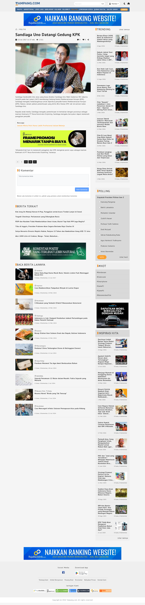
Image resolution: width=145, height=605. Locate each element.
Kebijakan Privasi (90, 580)
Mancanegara (41, 346)
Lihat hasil (124, 257)
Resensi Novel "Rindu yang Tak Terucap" (51, 393)
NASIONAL (40, 376)
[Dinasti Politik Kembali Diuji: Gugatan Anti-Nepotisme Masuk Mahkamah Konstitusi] (121, 393)
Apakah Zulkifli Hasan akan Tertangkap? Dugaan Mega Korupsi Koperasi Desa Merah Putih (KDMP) (105, 360)
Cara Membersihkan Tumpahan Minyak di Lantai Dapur (57, 288)
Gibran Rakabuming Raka (110, 235)
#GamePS (100, 291)
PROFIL (20, 9)
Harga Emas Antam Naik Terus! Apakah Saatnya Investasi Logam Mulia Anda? (105, 171)
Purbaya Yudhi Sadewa (109, 224)
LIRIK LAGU (39, 9)
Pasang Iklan (69, 580)
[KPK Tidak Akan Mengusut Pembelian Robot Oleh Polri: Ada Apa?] (121, 526)
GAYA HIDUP (49, 9)
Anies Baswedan (107, 251)
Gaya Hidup (40, 361)
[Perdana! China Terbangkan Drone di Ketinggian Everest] (24, 349)
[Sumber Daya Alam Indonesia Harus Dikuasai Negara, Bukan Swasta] (121, 493)
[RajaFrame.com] (51, 590)
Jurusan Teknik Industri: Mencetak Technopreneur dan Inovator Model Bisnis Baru (105, 122)
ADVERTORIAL (29, 9)
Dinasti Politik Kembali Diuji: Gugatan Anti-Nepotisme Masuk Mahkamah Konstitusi (105, 393)
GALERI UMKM (112, 9)
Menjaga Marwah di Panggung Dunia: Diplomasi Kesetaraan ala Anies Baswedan (106, 376)
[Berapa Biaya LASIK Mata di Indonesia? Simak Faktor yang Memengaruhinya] (122, 39)
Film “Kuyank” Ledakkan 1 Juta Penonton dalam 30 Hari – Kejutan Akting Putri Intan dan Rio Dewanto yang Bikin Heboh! (105, 106)
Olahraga (40, 316)
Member (114, 4)
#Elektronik (101, 277)
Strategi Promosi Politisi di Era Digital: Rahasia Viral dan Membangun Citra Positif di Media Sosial (105, 476)
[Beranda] (128, 4)
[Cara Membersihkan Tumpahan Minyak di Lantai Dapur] (24, 289)
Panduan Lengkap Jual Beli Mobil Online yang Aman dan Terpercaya (104, 155)
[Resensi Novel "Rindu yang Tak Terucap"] (24, 394)
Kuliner (39, 331)
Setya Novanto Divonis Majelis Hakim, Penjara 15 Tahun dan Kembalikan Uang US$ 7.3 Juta (52, 231)
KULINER (58, 9)
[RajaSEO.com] (94, 590)
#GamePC (100, 286)
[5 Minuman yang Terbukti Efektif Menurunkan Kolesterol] (24, 304)
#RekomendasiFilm (104, 295)
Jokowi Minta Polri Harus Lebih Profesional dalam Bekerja (41, 126)
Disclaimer (79, 580)
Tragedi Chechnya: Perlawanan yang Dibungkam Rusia (37, 217)
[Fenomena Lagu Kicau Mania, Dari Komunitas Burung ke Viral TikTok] (122, 89)
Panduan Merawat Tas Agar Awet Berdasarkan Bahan (56, 363)
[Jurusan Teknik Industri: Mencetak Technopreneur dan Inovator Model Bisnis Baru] (122, 122)
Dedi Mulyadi (106, 229)
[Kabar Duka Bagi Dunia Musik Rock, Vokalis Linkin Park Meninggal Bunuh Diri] (24, 274)
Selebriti (39, 271)
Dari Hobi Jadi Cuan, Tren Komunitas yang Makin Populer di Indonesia (105, 72)
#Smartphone (102, 282)
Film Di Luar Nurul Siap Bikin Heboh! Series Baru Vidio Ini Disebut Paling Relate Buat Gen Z (105, 139)
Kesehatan (40, 301)
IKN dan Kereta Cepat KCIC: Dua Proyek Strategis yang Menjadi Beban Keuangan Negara (106, 509)
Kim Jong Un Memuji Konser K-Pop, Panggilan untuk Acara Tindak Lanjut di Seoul (48, 212)
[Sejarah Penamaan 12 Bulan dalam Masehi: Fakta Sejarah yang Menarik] (24, 379)
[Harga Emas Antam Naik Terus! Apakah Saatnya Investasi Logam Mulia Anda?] (122, 172)
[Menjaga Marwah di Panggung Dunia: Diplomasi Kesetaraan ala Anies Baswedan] (121, 376)
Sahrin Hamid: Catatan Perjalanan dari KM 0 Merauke (106, 424)
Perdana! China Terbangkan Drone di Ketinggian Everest (58, 348)
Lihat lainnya (124, 29)
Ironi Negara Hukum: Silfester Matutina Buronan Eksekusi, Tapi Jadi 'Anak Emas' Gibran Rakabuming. (106, 410)
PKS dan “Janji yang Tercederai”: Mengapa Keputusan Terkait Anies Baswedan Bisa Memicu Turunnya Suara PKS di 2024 (106, 459)
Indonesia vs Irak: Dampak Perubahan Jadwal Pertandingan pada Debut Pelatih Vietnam (61, 319)
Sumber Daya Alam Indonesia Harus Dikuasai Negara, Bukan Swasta (105, 492)
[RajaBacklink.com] (40, 590)
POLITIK (74, 9)
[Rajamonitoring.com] (72, 590)
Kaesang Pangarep (108, 202)
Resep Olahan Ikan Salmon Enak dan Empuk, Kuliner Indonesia (60, 333)
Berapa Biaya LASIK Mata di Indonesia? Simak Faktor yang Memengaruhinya (105, 38)
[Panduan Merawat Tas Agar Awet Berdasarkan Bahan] (24, 364)
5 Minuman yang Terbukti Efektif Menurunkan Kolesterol (58, 303)
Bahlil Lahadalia (107, 207)
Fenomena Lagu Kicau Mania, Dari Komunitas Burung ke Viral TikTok (105, 88)
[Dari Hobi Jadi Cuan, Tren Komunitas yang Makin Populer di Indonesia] (122, 73)
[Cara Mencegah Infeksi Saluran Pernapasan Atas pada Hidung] (24, 410)
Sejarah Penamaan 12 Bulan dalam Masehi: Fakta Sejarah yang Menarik (60, 379)
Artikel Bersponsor (56, 580)
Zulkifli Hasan (106, 218)
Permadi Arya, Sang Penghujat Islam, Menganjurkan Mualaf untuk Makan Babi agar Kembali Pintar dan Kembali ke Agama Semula (106, 443)
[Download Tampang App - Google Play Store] (81, 573)
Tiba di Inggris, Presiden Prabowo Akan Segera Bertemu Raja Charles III (44, 226)
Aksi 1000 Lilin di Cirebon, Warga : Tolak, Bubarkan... (37, 236)
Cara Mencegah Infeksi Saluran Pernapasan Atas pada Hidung (60, 408)
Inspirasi (39, 286)
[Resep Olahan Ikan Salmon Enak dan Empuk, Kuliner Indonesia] (24, 334)
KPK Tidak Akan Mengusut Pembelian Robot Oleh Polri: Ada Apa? (105, 526)
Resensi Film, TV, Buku (44, 391)
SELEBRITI (66, 9)
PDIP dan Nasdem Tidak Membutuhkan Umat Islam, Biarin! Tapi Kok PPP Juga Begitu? (50, 222)
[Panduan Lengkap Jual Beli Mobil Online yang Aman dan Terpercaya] (122, 156)
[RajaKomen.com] (62, 590)
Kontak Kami (102, 580)
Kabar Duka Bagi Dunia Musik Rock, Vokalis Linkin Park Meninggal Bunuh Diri (62, 274)
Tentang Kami (43, 580)
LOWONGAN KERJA (86, 9)
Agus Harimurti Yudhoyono (111, 240)
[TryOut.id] (105, 590)
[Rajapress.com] (83, 590)
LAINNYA (124, 9)
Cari (102, 4)
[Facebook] (63, 572)
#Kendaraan (101, 272)
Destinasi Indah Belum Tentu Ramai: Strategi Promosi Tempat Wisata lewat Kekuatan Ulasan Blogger (106, 343)
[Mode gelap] (125, 4)
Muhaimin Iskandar (108, 213)
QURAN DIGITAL (100, 9)
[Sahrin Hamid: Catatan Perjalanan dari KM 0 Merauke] (121, 426)
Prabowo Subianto (108, 246)
